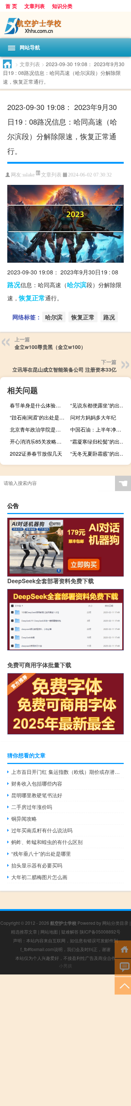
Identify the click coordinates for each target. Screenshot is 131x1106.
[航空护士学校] (65, 25)
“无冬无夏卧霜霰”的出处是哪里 (99, 453)
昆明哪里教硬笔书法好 (36, 795)
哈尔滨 (77, 284)
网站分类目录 (115, 923)
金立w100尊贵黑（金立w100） (50, 346)
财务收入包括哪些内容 (36, 783)
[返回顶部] (123, 985)
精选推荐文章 (24, 931)
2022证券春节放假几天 (36, 453)
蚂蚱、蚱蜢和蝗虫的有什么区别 (47, 841)
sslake (29, 175)
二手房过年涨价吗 (31, 806)
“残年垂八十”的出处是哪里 (41, 853)
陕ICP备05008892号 (100, 931)
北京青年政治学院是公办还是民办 (39, 429)
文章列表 (34, 5)
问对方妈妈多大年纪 (93, 417)
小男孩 (65, 965)
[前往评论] (123, 967)
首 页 (11, 5)
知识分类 (62, 5)
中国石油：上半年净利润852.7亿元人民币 (99, 429)
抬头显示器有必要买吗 (36, 865)
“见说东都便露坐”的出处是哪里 (99, 405)
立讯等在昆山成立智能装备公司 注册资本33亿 (64, 369)
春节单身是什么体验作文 (38, 405)
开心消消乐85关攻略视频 (38, 441)
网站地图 (49, 931)
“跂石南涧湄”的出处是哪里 (39, 417)
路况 (13, 284)
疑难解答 (70, 931)
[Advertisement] (65, 1040)
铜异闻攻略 (24, 818)
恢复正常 (32, 298)
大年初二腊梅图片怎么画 (39, 877)
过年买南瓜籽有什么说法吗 (41, 830)
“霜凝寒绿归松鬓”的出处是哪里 (99, 441)
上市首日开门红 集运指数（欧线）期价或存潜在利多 (67, 771)
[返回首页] (123, 948)
